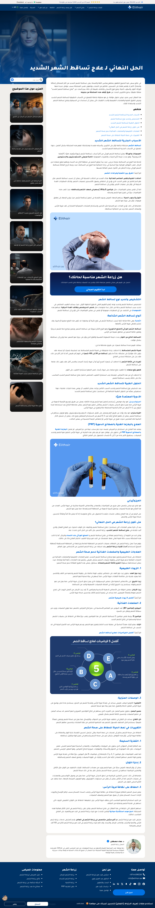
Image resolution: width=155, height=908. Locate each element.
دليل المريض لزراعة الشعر (30, 874)
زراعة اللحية (69, 882)
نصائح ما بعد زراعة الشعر (30, 886)
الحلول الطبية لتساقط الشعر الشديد (125, 122)
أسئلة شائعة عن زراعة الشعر (28, 882)
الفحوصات (136, 310)
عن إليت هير (43, 7)
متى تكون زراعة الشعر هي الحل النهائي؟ (124, 126)
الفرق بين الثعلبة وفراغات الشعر (119, 173)
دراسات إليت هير (102, 886)
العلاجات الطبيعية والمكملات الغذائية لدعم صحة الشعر (117, 131)
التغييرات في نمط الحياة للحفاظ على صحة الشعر (120, 135)
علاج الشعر (80, 7)
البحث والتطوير (103, 882)
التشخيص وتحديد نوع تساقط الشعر (125, 118)
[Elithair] (135, 7)
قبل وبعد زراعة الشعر (64, 7)
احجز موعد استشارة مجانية (121, 811)
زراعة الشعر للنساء (66, 878)
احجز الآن (129, 892)
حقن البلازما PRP (67, 886)
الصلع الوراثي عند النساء (77, 535)
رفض (15, 904)
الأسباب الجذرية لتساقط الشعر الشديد (124, 114)
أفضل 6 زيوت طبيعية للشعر (121, 597)
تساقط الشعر (134, 145)
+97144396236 (136, 874)
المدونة (32, 7)
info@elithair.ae (135, 878)
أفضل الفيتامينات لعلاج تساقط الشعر (116, 632)
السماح (37, 904)
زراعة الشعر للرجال (67, 874)
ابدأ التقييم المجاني (95, 289)
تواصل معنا (24, 7)
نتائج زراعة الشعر (33, 878)
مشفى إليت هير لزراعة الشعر (97, 874)
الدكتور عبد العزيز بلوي (100, 878)
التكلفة (52, 7)
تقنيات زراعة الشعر (95, 7)
